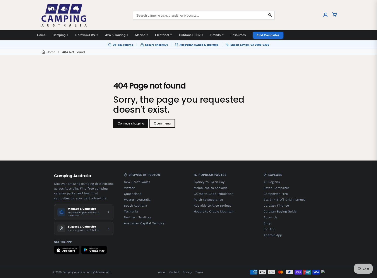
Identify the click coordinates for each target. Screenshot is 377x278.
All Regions (272, 182)
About (162, 272)
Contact (174, 272)
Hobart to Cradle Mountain (214, 211)
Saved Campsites (276, 188)
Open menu (162, 123)
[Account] (325, 15)
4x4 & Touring (116, 35)
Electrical (163, 35)
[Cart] (334, 15)
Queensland (133, 193)
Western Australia (137, 199)
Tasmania (131, 211)
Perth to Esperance (208, 199)
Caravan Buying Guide (280, 211)
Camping (61, 35)
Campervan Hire (276, 193)
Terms (199, 272)
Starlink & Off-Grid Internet (284, 199)
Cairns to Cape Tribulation (213, 193)
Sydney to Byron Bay (209, 182)
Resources (238, 35)
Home (41, 35)
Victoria (129, 188)
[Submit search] (270, 15)
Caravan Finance (276, 205)
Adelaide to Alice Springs (212, 205)
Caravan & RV (86, 35)
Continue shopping (131, 123)
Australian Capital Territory (144, 223)
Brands (216, 35)
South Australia (135, 205)
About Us (270, 217)
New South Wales (137, 182)
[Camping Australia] (64, 15)
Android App (273, 235)
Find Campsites (268, 35)
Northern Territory (137, 217)
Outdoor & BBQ (191, 35)
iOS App (269, 229)
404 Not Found (73, 52)
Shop (267, 223)
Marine (141, 35)
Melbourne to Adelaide (211, 188)
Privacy (187, 272)
